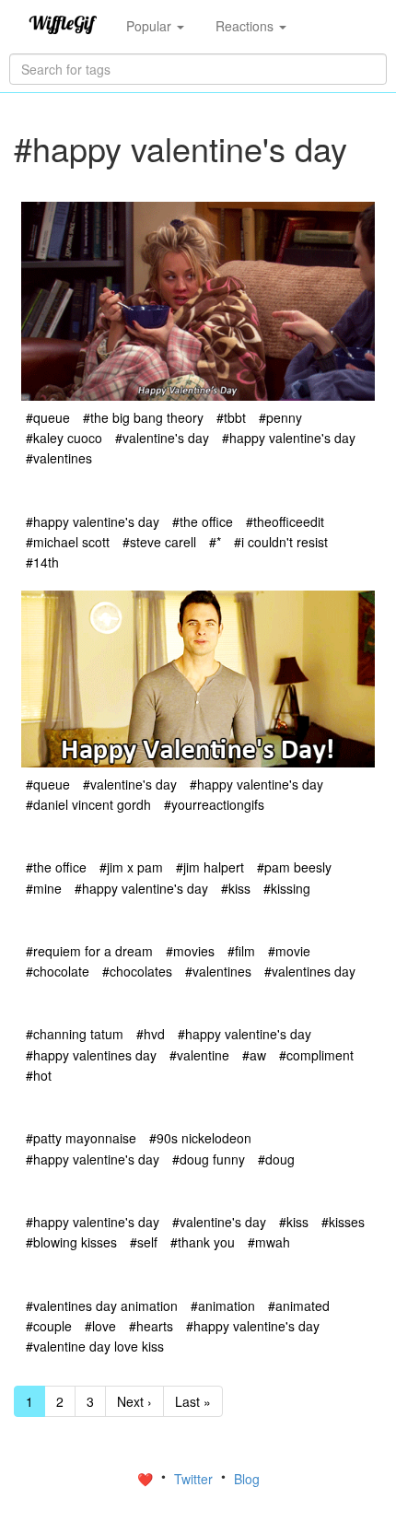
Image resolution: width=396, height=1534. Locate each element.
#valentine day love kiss (95, 1346)
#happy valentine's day (288, 437)
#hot (39, 1075)
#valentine (199, 1055)
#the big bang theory (143, 417)
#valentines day (309, 971)
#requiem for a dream (89, 951)
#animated (299, 1305)
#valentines (59, 458)
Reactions (246, 26)
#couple (49, 1326)
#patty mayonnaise (81, 1138)
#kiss (235, 888)
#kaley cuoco (64, 437)
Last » (193, 1401)
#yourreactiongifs (214, 804)
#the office (202, 521)
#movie (289, 951)
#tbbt (231, 417)
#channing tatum (74, 1034)
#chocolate (57, 971)
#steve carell (159, 542)
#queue (48, 417)
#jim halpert (210, 867)
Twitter (195, 1479)
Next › (134, 1401)
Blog (247, 1479)
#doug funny (208, 1159)
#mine (44, 888)
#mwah (269, 1242)
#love (100, 1326)
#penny (280, 417)
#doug (276, 1159)
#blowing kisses (71, 1242)
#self (143, 1242)
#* (215, 542)
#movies (190, 951)
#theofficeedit (285, 521)
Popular (150, 26)
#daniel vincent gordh (88, 804)
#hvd (150, 1034)
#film (241, 951)
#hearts (151, 1326)
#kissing (286, 888)
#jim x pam (131, 867)
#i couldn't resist (281, 542)
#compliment (316, 1055)
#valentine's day (162, 437)
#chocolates (137, 971)
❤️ (147, 1479)
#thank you (202, 1242)
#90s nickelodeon (200, 1138)
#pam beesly (294, 867)
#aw (254, 1055)
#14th (42, 562)
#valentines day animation (102, 1305)
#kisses (343, 1221)
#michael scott (68, 542)
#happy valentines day (91, 1055)
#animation (223, 1305)
